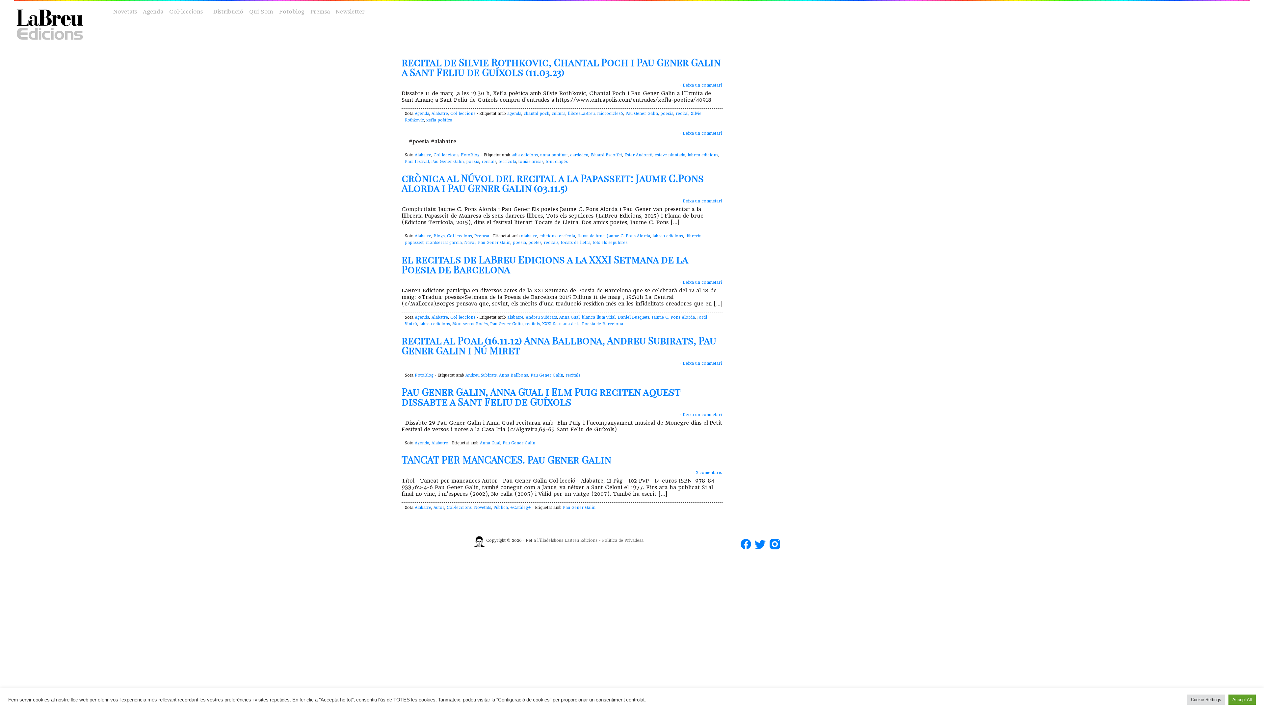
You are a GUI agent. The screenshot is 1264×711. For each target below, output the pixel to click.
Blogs (439, 236)
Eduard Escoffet (606, 155)
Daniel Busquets (633, 317)
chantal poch (536, 113)
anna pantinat (554, 155)
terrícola (507, 161)
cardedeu (579, 155)
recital (682, 113)
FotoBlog (470, 155)
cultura (559, 113)
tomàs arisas (530, 161)
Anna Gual (569, 317)
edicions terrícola (557, 236)
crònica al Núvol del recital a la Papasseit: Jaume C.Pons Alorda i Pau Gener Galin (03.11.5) (553, 183)
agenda (514, 113)
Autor (439, 507)
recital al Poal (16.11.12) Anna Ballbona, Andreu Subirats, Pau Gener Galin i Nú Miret (559, 345)
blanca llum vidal (599, 317)
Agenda (153, 12)
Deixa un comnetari (702, 85)
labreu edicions (703, 155)
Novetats (125, 12)
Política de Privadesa (623, 540)
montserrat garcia (444, 242)
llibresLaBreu (581, 113)
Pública (500, 507)
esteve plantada (670, 155)
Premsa (320, 12)
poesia (666, 113)
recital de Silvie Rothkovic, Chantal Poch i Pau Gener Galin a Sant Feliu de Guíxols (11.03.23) (561, 67)
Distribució (228, 12)
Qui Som (261, 12)
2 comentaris (709, 472)
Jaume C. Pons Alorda (628, 236)
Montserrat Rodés (470, 324)
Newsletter (350, 12)
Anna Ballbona (513, 375)
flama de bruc (591, 236)
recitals (489, 161)
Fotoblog (291, 12)
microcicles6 (610, 113)
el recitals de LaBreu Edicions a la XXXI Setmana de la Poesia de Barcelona (545, 264)
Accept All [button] (1242, 699)
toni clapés (557, 161)
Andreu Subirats (541, 317)
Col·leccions (185, 12)
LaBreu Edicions (581, 540)
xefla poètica (439, 120)
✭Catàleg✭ (520, 507)
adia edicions (525, 155)
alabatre (529, 236)
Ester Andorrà (638, 155)
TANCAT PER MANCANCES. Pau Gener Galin (506, 459)
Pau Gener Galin (641, 113)
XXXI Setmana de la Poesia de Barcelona (582, 324)
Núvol (470, 242)
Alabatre (440, 113)
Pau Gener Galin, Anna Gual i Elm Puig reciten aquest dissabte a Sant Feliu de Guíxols (541, 396)
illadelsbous (551, 540)
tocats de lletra (576, 242)
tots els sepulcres (610, 242)
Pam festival (417, 161)
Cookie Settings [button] (1206, 699)
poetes (534, 242)
